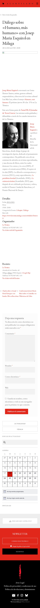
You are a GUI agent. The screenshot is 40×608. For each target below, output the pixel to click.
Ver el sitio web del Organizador (12, 230)
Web (6, 388)
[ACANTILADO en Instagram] (22, 595)
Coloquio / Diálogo (22, 210)
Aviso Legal (20, 582)
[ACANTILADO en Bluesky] (26, 595)
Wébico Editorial (26, 602)
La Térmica (6, 225)
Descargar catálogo (22, 521)
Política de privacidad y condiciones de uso (20, 586)
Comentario (10, 333)
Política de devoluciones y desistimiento (20, 589)
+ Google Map (25, 273)
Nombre (9, 366)
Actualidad (20, 424)
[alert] (20, 491)
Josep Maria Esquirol (10, 90)
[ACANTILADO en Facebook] (18, 595)
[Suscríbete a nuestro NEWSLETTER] (13, 595)
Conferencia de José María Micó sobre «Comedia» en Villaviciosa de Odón (27, 293)
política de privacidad (24, 546)
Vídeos (20, 429)
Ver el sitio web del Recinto (11, 278)
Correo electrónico (12, 377)
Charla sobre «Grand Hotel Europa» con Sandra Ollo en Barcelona (10, 293)
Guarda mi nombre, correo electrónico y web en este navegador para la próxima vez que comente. (18, 401)
